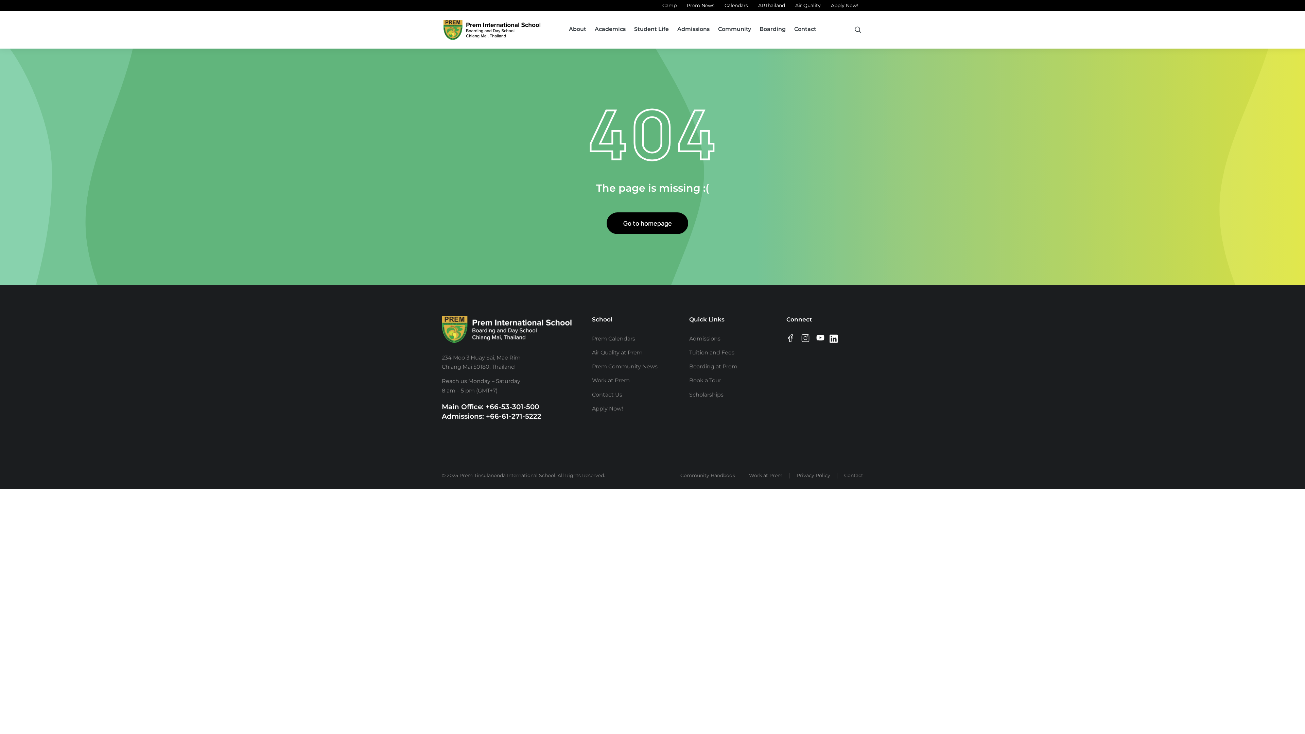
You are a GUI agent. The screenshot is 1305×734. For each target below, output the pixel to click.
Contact (853, 475)
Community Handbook (707, 475)
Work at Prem (766, 475)
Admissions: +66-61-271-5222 (491, 416)
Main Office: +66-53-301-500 (490, 407)
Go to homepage (647, 223)
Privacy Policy (813, 475)
